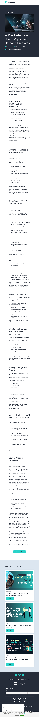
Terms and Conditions (12, 678)
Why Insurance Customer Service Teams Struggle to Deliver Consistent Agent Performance (18, 659)
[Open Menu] (33, 2)
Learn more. (26, 713)
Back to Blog (10, 12)
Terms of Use (28, 678)
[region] (13, 709)
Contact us (23, 679)
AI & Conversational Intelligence (13, 49)
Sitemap (28, 679)
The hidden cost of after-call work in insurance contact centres (17, 594)
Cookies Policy (12, 679)
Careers (17, 679)
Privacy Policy (21, 678)
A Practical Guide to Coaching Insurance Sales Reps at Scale (18, 626)
